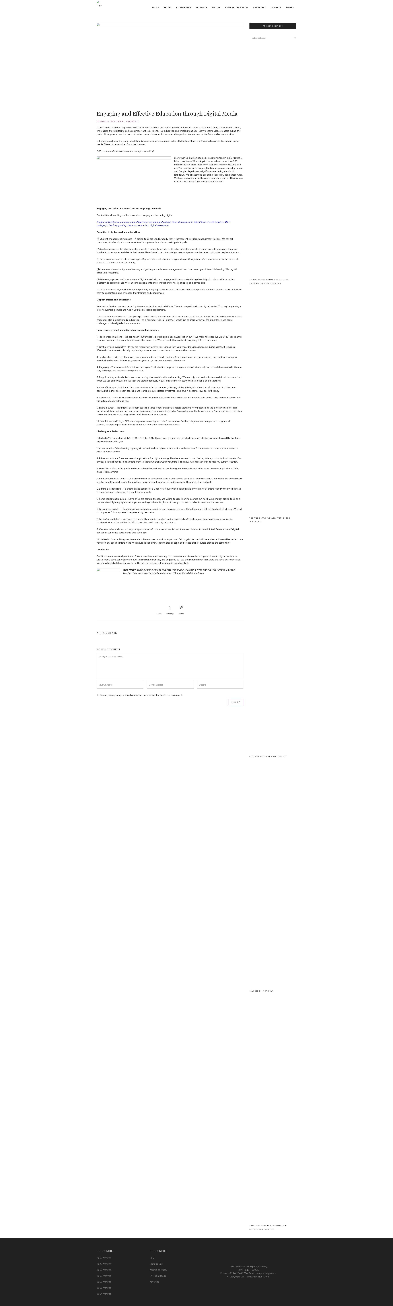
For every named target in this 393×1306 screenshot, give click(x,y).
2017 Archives (104, 1275)
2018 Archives (104, 1269)
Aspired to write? (158, 1269)
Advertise (154, 1281)
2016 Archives (104, 1281)
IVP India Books (158, 1275)
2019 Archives (104, 1257)
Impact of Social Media (111, 121)
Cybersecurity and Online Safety (268, 756)
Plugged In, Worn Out (261, 991)
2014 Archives (104, 1293)
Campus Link (156, 1263)
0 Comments (132, 121)
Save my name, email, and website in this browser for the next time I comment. (141, 695)
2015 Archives (104, 1287)
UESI (152, 1257)
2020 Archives (104, 1263)
